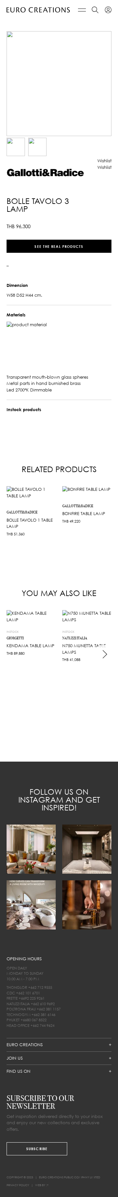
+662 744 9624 (42, 1025)
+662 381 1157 (49, 1009)
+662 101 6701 (28, 993)
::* (47, 1185)
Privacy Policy (18, 1185)
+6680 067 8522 (34, 1020)
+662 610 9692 (43, 1004)
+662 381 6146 (43, 1014)
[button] (104, 160)
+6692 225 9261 (32, 998)
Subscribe (37, 1149)
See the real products (58, 246)
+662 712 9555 (40, 987)
